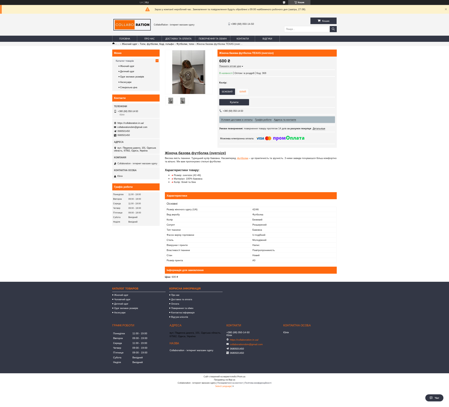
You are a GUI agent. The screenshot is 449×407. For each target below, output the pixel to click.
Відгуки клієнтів (179, 317)
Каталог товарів (125, 60)
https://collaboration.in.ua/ (131, 123)
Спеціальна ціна (128, 87)
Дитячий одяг (127, 71)
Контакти (243, 38)
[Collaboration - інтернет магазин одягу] (132, 30)
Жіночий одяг (129, 44)
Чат (437, 397)
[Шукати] (333, 29)
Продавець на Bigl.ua (224, 380)
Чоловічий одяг (122, 299)
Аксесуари (125, 82)
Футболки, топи (185, 44)
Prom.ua (241, 376)
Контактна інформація (183, 312)
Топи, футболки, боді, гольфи (157, 44)
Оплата (175, 303)
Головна (124, 38)
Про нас (149, 38)
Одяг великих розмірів (132, 76)
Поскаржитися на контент (230, 383)
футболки (242, 158)
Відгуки (267, 38)
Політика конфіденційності (258, 383)
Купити (234, 102)
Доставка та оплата (178, 38)
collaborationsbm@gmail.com (132, 127)
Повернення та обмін (213, 38)
